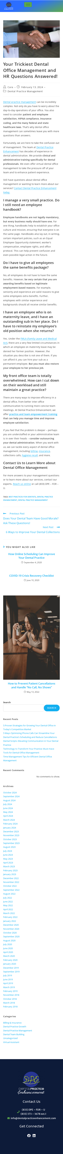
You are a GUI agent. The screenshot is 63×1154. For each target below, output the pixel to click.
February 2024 (10, 823)
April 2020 (8, 952)
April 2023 (8, 862)
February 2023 (10, 870)
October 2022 (10, 885)
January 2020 (9, 963)
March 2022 (9, 913)
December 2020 (11, 924)
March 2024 (9, 819)
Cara (10, 87)
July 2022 (7, 897)
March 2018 (9, 1002)
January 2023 (9, 874)
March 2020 (9, 955)
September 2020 (11, 936)
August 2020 (9, 940)
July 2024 (7, 804)
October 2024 (10, 792)
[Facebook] (29, 1135)
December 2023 (11, 831)
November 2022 (11, 882)
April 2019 (8, 983)
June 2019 (8, 979)
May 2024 (8, 811)
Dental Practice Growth (14, 1026)
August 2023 (9, 846)
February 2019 (10, 991)
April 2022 (8, 909)
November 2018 (11, 994)
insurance (44, 451)
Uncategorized (10, 1038)
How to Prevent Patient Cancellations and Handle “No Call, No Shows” (31, 685)
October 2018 (10, 998)
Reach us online (22, 483)
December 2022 (11, 878)
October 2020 (10, 932)
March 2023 (9, 866)
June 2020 (8, 948)
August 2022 (9, 893)
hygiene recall (30, 455)
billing (34, 451)
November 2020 (11, 928)
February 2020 (10, 959)
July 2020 (7, 944)
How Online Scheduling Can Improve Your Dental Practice (31, 556)
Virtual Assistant (11, 1042)
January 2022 (9, 921)
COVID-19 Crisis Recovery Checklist (31, 575)
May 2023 (8, 858)
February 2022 (10, 917)
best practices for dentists (22, 496)
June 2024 (8, 808)
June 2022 (8, 901)
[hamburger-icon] (28, 4)
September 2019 (11, 971)
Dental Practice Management (25, 91)
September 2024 (11, 796)
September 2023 (11, 843)
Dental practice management (19, 102)
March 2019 (9, 987)
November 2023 (11, 835)
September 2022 (11, 889)
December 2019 (11, 967)
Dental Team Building (13, 1034)
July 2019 (7, 975)
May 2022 (8, 905)
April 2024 (8, 815)
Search (7, 702)
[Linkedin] (34, 1135)
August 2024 (9, 800)
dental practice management (33, 500)
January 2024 (9, 827)
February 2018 (10, 1006)
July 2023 (7, 850)
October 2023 (10, 839)
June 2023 (8, 854)
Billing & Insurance (12, 1022)
